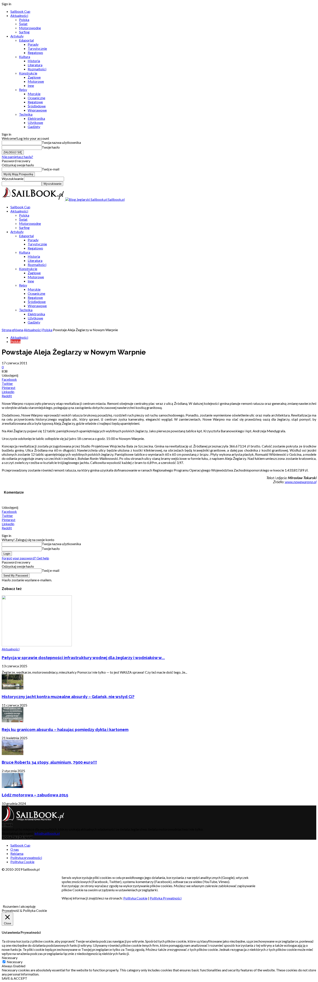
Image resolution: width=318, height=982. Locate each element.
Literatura (35, 65)
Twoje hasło (51, 147)
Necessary (14, 962)
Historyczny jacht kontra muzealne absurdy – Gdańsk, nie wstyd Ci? (68, 696)
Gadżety (34, 127)
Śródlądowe (37, 106)
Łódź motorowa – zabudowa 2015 (35, 794)
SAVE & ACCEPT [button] (14, 978)
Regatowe (35, 102)
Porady (33, 44)
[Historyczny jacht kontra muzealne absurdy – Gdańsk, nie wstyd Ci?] (12, 688)
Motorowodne (30, 28)
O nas (14, 849)
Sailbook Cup (20, 11)
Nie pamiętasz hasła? (17, 157)
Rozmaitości (37, 69)
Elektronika (36, 118)
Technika (25, 114)
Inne (31, 85)
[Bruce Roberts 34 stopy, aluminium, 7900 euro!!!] (12, 754)
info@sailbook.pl (47, 833)
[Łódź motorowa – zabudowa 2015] (12, 786)
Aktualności (19, 15)
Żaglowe (34, 77)
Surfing (24, 32)
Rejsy (23, 90)
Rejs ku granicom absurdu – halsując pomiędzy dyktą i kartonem (65, 729)
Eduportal (26, 40)
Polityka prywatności (26, 858)
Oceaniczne (36, 98)
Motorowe (36, 81)
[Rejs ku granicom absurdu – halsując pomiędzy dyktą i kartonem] (12, 721)
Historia (34, 61)
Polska (24, 20)
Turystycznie (37, 48)
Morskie (34, 94)
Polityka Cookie (22, 862)
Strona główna (12, 330)
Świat (23, 24)
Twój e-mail (50, 169)
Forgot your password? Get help (25, 558)
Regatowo (35, 52)
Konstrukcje (28, 73)
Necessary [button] (10, 958)
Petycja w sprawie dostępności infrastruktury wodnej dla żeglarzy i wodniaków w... (83, 657)
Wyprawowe (37, 110)
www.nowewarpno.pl (300, 482)
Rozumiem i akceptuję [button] (19, 906)
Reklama (16, 853)
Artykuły (17, 36)
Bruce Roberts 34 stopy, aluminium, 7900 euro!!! (49, 762)
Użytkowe (35, 122)
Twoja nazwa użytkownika (61, 142)
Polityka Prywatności (165, 898)
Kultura (24, 57)
